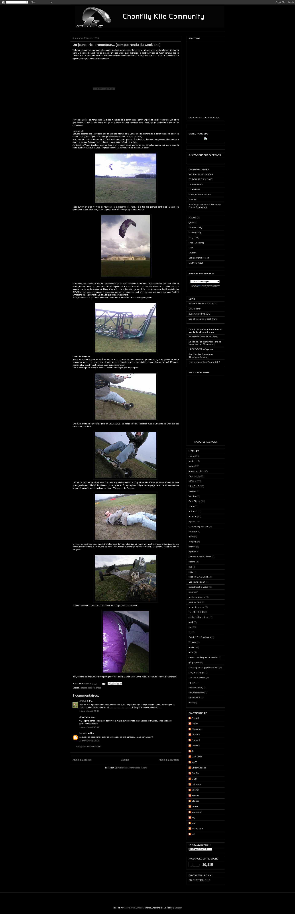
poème (192, 561)
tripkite (192, 521)
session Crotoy (196, 687)
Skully (194, 779)
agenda (192, 551)
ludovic (195, 806)
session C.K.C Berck (198, 577)
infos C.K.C (194, 486)
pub (190, 567)
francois (83, 733)
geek (191, 622)
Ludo (191, 247)
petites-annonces (197, 597)
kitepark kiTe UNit (197, 677)
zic (190, 632)
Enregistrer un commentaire (88, 746)
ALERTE (193, 511)
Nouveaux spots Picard (200, 556)
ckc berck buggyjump (199, 617)
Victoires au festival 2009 (201, 174)
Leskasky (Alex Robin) (199, 258)
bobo (191, 652)
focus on (193, 531)
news (191, 536)
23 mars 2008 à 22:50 (89, 711)
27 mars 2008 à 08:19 (89, 741)
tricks (191, 702)
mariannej (196, 812)
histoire (192, 546)
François (196, 745)
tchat (199, 117)
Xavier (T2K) (195, 232)
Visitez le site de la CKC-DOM (203, 303)
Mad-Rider (197, 756)
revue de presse (196, 607)
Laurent (192, 252)
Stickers (192, 642)
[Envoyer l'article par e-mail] (103, 684)
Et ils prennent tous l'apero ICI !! (204, 362)
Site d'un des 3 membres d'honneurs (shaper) (201, 355)
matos (192, 466)
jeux (191, 627)
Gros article (194, 476)
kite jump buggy (196, 672)
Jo (193, 751)
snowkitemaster (196, 692)
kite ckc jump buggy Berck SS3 (203, 667)
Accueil (125, 759)
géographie (194, 662)
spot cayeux (194, 697)
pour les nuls (195, 602)
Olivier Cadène (199, 767)
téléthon (192, 481)
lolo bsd (195, 801)
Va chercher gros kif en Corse (203, 336)
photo (98, 688)
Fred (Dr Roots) (196, 242)
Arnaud (82, 701)
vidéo (191, 506)
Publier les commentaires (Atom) (132, 768)
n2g (193, 817)
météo (192, 592)
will (193, 834)
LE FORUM (194, 189)
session (192, 491)
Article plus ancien (169, 759)
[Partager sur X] (114, 683)
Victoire (192, 496)
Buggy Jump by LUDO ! (200, 314)
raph (194, 823)
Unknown (196, 784)
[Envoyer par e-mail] (109, 683)
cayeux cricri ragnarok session (203, 657)
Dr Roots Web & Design (133, 908)
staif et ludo (197, 828)
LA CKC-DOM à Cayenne (201, 349)
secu (191, 572)
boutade (193, 516)
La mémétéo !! (196, 184)
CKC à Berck (195, 308)
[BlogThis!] (112, 683)
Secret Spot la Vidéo (198, 587)
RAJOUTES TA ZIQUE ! (205, 442)
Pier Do (195, 773)
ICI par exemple (134, 136)
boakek (192, 647)
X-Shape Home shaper (200, 194)
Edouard (86, 684)
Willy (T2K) (194, 237)
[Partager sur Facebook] (117, 683)
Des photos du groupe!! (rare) (203, 319)
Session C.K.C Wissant (200, 637)
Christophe (197, 729)
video (191, 456)
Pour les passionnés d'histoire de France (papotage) (205, 205)
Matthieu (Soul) (196, 263)
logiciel (192, 682)
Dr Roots (196, 734)
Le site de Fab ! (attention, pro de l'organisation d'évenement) (205, 343)
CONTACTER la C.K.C (199, 880)
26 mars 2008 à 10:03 (89, 727)
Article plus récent (82, 759)
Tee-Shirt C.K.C (196, 612)
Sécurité (193, 199)
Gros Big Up (194, 501)
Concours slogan (197, 582)
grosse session (88, 688)
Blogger (178, 908)
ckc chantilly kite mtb (198, 526)
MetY (194, 762)
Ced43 (195, 723)
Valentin (195, 790)
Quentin (192, 222)
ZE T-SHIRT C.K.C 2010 (200, 179)
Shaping (193, 541)
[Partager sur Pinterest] (120, 683)
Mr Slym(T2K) (195, 227)
